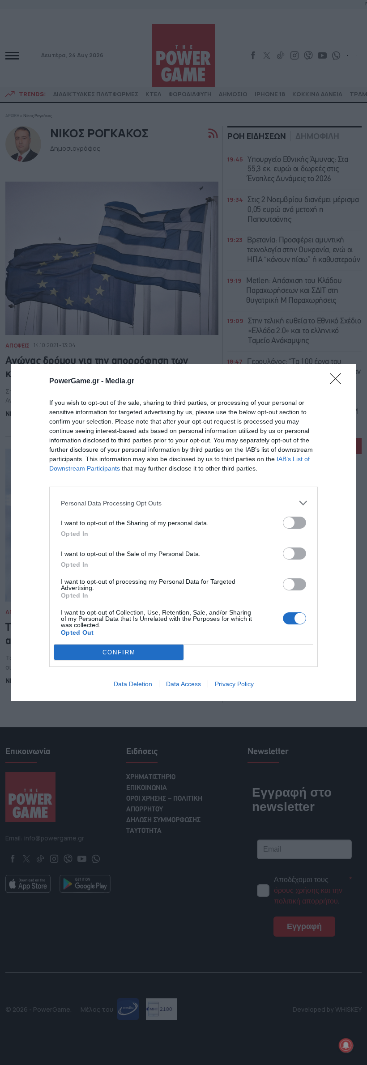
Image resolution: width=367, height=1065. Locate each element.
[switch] (294, 523)
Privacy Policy (234, 683)
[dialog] (183, 532)
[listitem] (183, 503)
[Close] (338, 381)
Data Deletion (133, 683)
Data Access (183, 683)
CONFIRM (119, 652)
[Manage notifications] (346, 1045)
